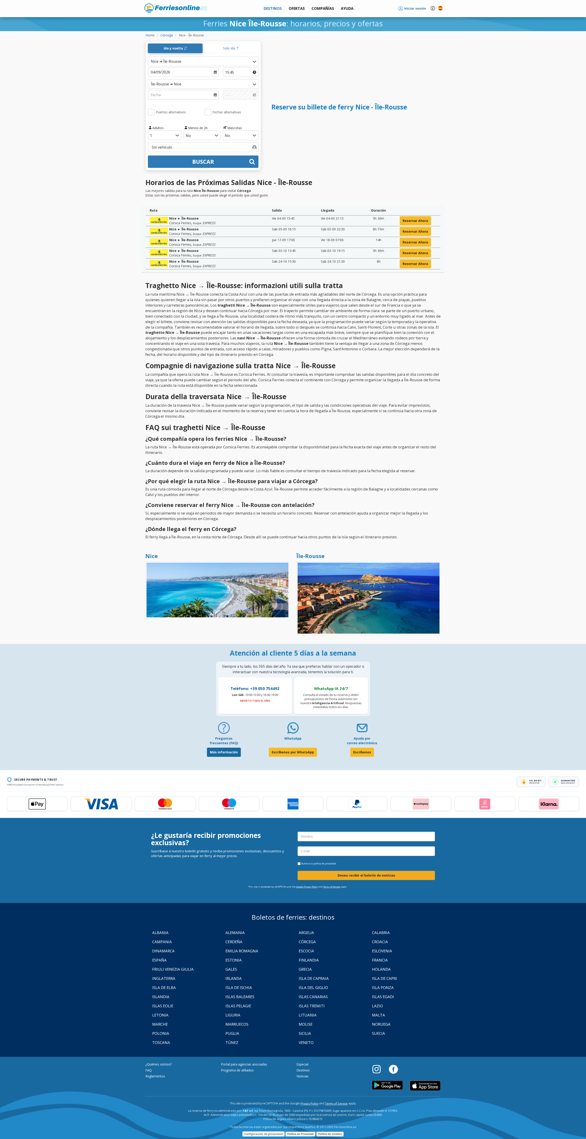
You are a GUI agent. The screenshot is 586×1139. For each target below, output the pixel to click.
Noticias (302, 1076)
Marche (160, 1024)
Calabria (381, 932)
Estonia (233, 960)
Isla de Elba (164, 987)
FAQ (148, 1070)
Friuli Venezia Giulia (173, 969)
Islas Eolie (162, 1005)
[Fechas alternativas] (207, 112)
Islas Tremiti (312, 1005)
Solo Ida (229, 48)
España (159, 960)
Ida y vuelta (174, 48)
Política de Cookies (330, 1134)
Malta (378, 1015)
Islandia (160, 996)
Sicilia (305, 1033)
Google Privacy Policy (307, 886)
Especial (302, 1064)
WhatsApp (292, 738)
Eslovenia (382, 951)
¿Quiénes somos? (158, 1064)
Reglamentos (155, 1076)
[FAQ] (224, 729)
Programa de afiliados (237, 1070)
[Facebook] (393, 1068)
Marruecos (236, 1024)
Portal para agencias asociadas (244, 1064)
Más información (224, 752)
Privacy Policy (309, 1104)
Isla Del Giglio (313, 987)
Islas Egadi (383, 996)
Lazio (377, 1005)
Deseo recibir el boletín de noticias (366, 875)
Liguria (232, 1015)
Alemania (235, 932)
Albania (160, 932)
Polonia (160, 1033)
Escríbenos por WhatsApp (293, 752)
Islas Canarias (313, 996)
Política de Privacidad (300, 1134)
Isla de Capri (384, 978)
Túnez (231, 1042)
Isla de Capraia (314, 978)
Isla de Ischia (238, 987)
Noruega (381, 1024)
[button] (347, 9)
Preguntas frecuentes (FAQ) (224, 740)
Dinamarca (163, 951)
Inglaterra (163, 978)
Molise (305, 1024)
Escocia (306, 951)
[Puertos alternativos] (151, 112)
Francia (380, 960)
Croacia (380, 941)
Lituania (308, 1015)
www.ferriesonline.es (175, 8)
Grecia (305, 969)
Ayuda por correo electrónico (362, 740)
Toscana (161, 1042)
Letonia (160, 1015)
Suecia (378, 1033)
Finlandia (309, 960)
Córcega (307, 941)
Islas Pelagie (238, 1005)
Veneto (306, 1042)
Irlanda (233, 978)
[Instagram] (379, 1068)
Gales (231, 969)
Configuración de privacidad (263, 1134)
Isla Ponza (383, 987)
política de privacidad (325, 863)
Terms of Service (331, 886)
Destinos (303, 1070)
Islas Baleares (239, 996)
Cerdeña (233, 941)
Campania (162, 941)
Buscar (203, 161)
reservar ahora (415, 220)
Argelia (306, 932)
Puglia (232, 1033)
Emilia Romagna (241, 951)
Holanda (381, 969)
